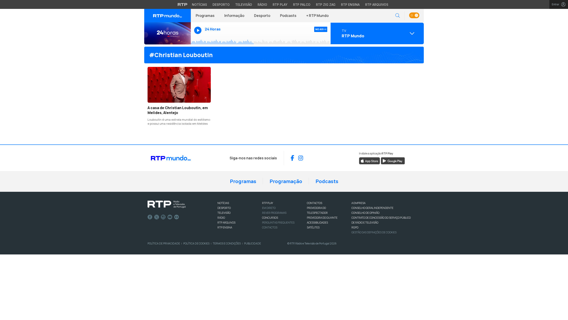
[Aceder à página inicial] (167, 15)
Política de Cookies (196, 243)
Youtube (170, 217)
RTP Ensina (350, 4)
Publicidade (252, 243)
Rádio (262, 4)
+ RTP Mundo (317, 15)
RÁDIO (221, 218)
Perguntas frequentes (278, 222)
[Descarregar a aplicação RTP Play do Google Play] (393, 160)
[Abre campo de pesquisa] (397, 15)
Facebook (150, 217)
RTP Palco (301, 4)
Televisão (243, 4)
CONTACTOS (314, 203)
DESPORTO (224, 208)
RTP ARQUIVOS (226, 222)
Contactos (269, 227)
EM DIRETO (269, 208)
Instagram (163, 217)
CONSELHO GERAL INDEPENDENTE (372, 208)
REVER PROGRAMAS (274, 213)
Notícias (199, 4)
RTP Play (280, 4)
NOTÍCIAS (223, 203)
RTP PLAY (267, 203)
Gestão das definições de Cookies (373, 232)
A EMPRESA (358, 203)
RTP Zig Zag (325, 4)
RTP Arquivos (376, 4)
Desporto (221, 4)
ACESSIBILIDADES (317, 222)
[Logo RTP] (167, 204)
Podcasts (288, 15)
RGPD (354, 227)
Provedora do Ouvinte (322, 218)
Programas (205, 15)
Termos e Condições (227, 243)
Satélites (313, 227)
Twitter (156, 217)
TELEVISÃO (224, 213)
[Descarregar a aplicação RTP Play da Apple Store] (369, 160)
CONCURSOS (270, 218)
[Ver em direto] (167, 33)
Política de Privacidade (164, 243)
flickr (176, 217)
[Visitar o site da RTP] (182, 4)
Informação (234, 15)
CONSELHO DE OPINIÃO (365, 213)
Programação (286, 181)
